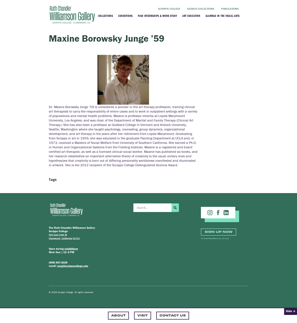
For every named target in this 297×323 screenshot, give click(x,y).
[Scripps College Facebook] (218, 213)
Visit (142, 315)
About (118, 315)
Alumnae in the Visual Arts (223, 16)
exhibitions (71, 248)
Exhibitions (125, 16)
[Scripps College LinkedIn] (226, 213)
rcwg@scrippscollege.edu (72, 266)
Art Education (191, 16)
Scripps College (169, 8)
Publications (230, 8)
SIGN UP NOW (218, 232)
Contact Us (173, 315)
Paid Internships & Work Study (157, 16)
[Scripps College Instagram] (210, 213)
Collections (105, 16)
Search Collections (200, 8)
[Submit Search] (175, 207)
